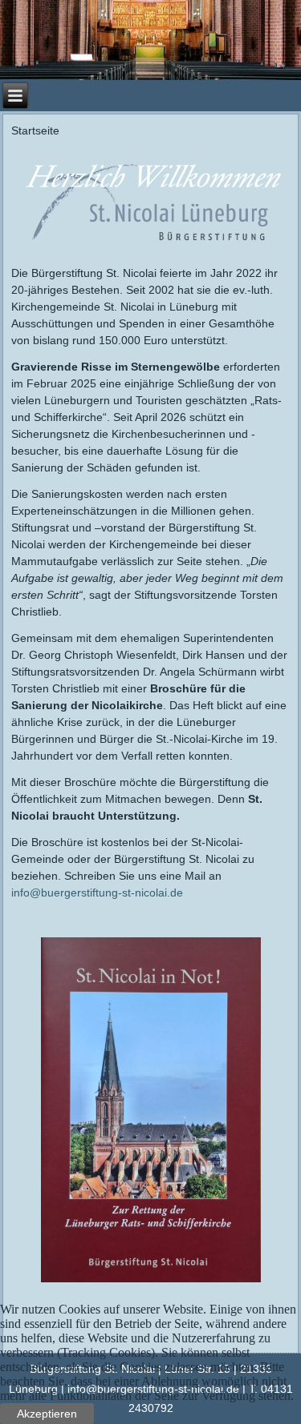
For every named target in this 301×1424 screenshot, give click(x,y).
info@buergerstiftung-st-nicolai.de (97, 892)
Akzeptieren (47, 1413)
